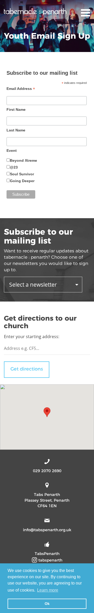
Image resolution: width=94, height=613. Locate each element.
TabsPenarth (47, 553)
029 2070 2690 (47, 470)
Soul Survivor (22, 174)
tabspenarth (49, 560)
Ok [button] (47, 604)
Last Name (16, 130)
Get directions (26, 369)
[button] (47, 412)
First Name (16, 109)
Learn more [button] (47, 590)
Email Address (21, 88)
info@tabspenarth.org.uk (47, 529)
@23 (14, 167)
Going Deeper (22, 181)
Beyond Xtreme (23, 160)
